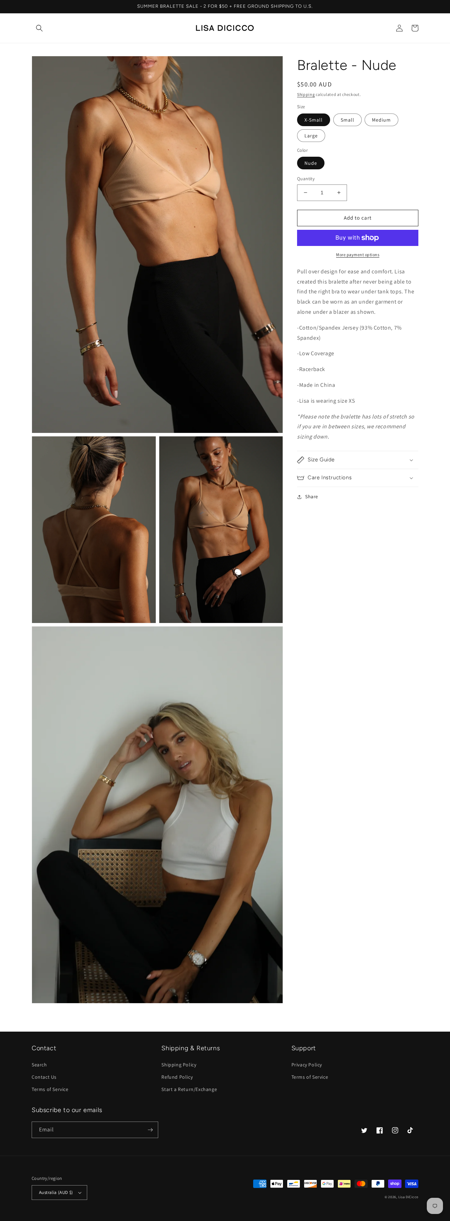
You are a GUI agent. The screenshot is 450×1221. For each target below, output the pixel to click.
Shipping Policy (178, 1064)
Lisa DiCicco (408, 1197)
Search (39, 1064)
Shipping (306, 94)
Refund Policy (177, 1077)
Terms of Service (50, 1089)
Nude (310, 163)
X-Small (313, 120)
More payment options (357, 254)
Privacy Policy (306, 1064)
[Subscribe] (150, 1130)
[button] (39, 28)
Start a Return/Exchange (189, 1089)
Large (311, 135)
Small (347, 120)
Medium (381, 120)
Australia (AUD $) (56, 1192)
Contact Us (44, 1077)
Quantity (306, 179)
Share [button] (311, 496)
